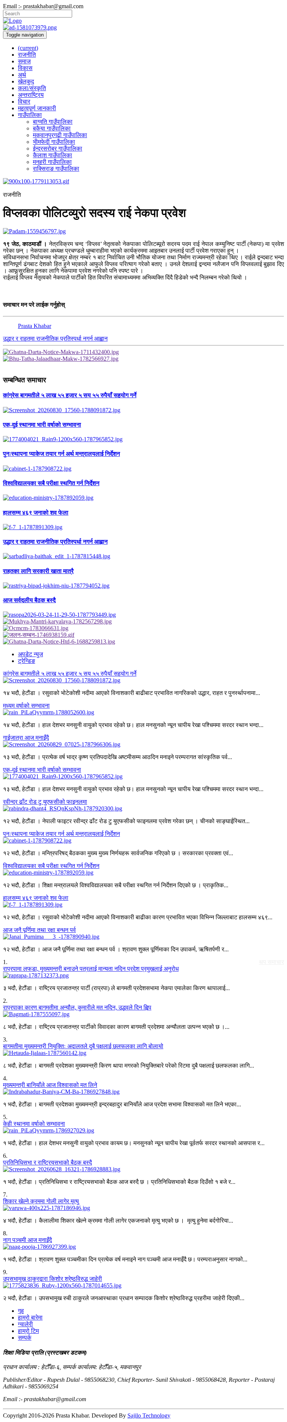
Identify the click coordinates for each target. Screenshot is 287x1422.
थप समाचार (271, 962)
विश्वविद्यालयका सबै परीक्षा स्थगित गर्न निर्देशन (51, 866)
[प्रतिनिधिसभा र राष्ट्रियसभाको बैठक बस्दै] (143, 1169)
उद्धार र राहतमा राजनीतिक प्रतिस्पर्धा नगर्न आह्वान (55, 338)
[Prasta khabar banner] (143, 27)
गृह (21, 1311)
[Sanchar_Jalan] (143, 635)
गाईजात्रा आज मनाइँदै (26, 737)
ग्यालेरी (25, 1324)
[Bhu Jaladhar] (143, 359)
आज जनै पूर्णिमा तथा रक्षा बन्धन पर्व (39, 930)
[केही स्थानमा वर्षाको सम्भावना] (143, 1130)
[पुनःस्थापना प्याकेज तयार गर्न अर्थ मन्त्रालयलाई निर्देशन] (143, 468)
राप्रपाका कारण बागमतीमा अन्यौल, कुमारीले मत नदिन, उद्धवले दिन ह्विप (77, 1007)
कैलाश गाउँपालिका (52, 155)
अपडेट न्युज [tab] (30, 654)
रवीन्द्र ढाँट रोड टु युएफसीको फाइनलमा (45, 802)
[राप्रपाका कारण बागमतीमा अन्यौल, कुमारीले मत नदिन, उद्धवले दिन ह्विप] (143, 1014)
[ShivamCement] (143, 181)
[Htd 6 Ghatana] (143, 641)
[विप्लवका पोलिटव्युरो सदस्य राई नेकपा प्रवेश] (143, 231)
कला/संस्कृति (32, 88)
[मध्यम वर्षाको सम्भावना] (143, 712)
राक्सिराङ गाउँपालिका (56, 168)
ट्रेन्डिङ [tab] (26, 661)
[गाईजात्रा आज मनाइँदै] (143, 744)
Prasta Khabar (34, 326)
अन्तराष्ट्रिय (31, 95)
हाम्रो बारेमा (30, 1317)
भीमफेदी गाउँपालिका (54, 142)
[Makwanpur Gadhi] (143, 352)
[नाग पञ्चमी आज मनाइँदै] (143, 1247)
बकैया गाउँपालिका (52, 128)
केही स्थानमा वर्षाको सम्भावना (34, 1124)
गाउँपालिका (30, 115)
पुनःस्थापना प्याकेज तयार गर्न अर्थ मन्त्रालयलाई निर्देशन (61, 834)
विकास (25, 68)
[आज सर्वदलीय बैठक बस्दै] (143, 615)
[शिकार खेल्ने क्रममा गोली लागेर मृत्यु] (143, 1208)
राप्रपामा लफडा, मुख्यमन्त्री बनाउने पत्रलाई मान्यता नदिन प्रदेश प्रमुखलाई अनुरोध (91, 969)
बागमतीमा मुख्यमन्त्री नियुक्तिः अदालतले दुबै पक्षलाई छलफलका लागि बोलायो (83, 1046)
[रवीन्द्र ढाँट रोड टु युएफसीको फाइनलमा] (143, 808)
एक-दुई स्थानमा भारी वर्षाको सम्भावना (42, 770)
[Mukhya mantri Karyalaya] (143, 621)
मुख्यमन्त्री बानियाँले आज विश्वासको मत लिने (50, 1085)
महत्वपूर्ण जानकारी (37, 108)
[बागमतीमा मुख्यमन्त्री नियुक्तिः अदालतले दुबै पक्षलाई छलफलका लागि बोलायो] (143, 1053)
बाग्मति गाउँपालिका (52, 121)
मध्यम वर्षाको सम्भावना (26, 705)
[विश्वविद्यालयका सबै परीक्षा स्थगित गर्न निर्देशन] (143, 497)
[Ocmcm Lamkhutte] (143, 628)
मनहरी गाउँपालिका (52, 162)
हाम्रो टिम (28, 1331)
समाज (24, 61)
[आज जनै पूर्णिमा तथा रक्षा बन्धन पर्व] (143, 936)
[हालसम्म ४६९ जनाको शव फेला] (143, 527)
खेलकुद (26, 81)
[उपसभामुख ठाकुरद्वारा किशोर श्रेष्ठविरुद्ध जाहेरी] (143, 1285)
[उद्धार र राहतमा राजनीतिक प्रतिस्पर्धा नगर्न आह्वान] (143, 556)
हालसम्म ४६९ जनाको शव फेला (35, 898)
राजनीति (27, 54)
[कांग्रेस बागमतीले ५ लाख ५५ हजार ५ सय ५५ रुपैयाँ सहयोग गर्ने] (143, 410)
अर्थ (22, 75)
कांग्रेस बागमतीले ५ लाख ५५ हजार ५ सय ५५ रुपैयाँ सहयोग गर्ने (69, 673)
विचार (24, 101)
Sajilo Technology (148, 1415)
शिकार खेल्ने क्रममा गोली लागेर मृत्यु (41, 1201)
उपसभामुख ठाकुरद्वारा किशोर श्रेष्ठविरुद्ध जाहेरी (52, 1279)
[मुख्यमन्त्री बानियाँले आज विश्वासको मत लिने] (143, 1091)
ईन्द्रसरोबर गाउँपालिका (57, 148)
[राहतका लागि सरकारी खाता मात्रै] (143, 585)
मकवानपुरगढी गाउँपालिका (60, 135)
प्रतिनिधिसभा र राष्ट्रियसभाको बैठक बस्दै (47, 1162)
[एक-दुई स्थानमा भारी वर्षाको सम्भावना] (143, 439)
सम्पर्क (24, 1337)
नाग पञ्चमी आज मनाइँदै (27, 1240)
